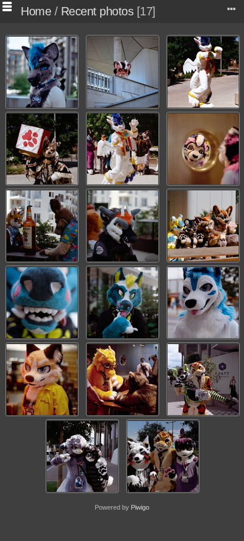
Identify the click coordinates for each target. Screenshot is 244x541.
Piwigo (140, 507)
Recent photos (97, 11)
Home (36, 11)
